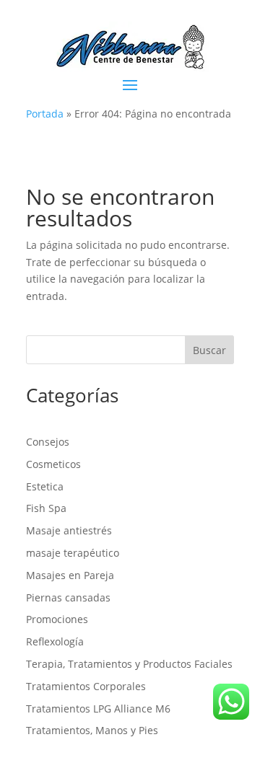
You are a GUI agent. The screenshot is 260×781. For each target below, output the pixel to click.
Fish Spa (46, 508)
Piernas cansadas (68, 597)
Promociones (57, 619)
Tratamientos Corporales (86, 686)
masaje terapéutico (72, 553)
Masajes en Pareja (70, 575)
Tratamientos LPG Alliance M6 (98, 708)
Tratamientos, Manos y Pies (92, 730)
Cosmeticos (53, 464)
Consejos (47, 442)
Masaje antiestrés (69, 530)
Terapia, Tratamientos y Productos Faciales (129, 664)
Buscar (209, 350)
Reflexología (55, 641)
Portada (45, 113)
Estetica (45, 486)
